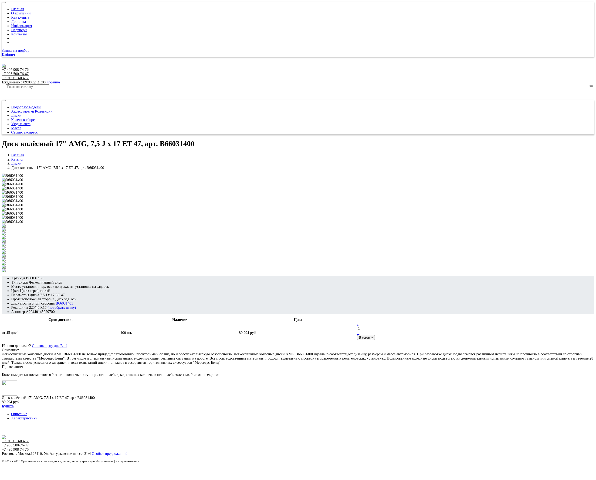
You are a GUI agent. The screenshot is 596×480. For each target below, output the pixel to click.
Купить (8, 406)
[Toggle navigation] (4, 2)
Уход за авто (20, 124)
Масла (16, 128)
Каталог (17, 159)
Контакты (19, 34)
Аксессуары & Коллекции (32, 111)
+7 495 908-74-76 (15, 70)
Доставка (18, 22)
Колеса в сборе (23, 120)
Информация (21, 26)
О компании (21, 13)
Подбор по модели (26, 107)
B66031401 (64, 303)
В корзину (366, 337)
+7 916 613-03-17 (15, 78)
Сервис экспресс (24, 132)
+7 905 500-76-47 (15, 74)
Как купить (20, 17)
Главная (17, 9)
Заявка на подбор (15, 50)
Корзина (53, 82)
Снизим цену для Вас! (49, 346)
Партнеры (19, 30)
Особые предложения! (109, 454)
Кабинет (8, 55)
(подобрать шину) (61, 307)
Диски (16, 115)
